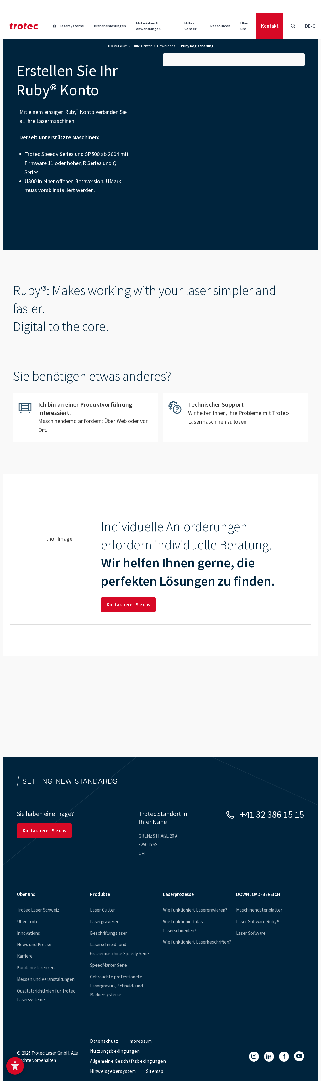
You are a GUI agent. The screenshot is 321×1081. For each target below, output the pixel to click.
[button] (15, 1066)
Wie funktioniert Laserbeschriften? (197, 942)
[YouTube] (299, 1056)
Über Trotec (29, 921)
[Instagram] (254, 1057)
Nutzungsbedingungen (115, 1051)
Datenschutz (104, 1041)
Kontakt (270, 26)
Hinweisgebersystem (113, 1071)
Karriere (25, 956)
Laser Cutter (102, 910)
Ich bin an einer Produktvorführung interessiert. (85, 417)
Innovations (28, 933)
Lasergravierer (104, 921)
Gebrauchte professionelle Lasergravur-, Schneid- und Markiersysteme (116, 986)
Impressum (140, 1041)
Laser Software (251, 933)
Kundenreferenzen (36, 968)
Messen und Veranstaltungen (46, 979)
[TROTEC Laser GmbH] (23, 26)
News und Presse (34, 944)
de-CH (311, 26)
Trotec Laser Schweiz (38, 910)
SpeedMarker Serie (108, 965)
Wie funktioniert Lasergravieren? (195, 910)
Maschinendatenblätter (259, 910)
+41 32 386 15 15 (272, 814)
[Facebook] (284, 1057)
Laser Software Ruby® (257, 921)
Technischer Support (235, 413)
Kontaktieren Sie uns (128, 604)
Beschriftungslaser (108, 933)
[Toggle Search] (292, 26)
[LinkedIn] (269, 1057)
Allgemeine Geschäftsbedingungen (128, 1061)
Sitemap (155, 1071)
